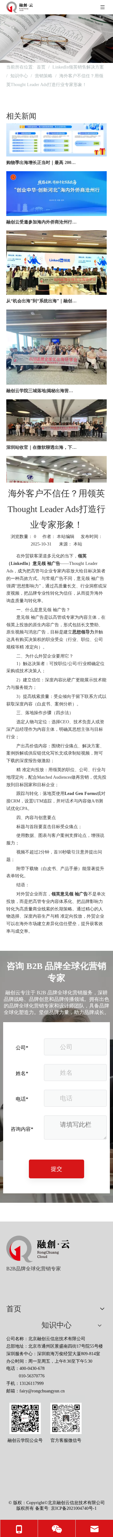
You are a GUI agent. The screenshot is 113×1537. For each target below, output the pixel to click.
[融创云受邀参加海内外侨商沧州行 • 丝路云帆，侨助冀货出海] (56, 209)
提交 (56, 1169)
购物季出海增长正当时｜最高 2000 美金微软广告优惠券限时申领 (41, 157)
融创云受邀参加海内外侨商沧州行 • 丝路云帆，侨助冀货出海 (41, 217)
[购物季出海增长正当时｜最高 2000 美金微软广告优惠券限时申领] (56, 150)
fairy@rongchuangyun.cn (42, 1391)
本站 (77, 544)
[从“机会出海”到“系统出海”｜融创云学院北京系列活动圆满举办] (56, 288)
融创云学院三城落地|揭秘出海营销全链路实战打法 (41, 385)
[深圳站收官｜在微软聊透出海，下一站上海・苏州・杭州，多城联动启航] (56, 435)
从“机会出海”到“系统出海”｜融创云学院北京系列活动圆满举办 (41, 296)
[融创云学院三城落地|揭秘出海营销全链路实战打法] (56, 378)
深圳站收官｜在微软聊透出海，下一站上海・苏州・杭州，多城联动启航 (41, 442)
